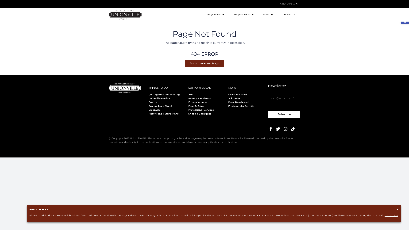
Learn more (391, 215)
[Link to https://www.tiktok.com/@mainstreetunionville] (293, 129)
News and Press (237, 94)
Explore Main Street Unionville (160, 108)
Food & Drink (196, 106)
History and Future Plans (164, 113)
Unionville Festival (160, 98)
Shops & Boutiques (199, 113)
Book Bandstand (238, 102)
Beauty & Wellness (199, 98)
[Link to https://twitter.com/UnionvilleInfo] (278, 129)
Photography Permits (241, 106)
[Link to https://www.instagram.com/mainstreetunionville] (285, 129)
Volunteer (234, 98)
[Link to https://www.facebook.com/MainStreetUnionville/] (271, 129)
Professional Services (201, 109)
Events (153, 102)
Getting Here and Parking (164, 94)
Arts (190, 94)
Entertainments (197, 102)
